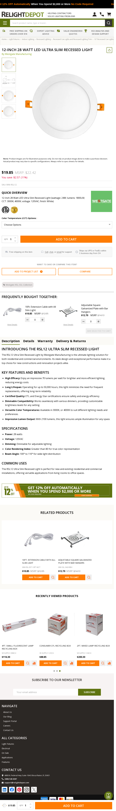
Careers (6, 725)
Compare (85, 271)
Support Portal (10, 721)
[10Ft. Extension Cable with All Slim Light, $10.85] (39, 539)
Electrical (6, 748)
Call (46, 252)
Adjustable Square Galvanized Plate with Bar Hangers (94, 308)
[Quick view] (53, 577)
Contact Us (8, 730)
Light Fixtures (8, 744)
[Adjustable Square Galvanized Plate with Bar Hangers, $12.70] (75, 539)
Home (4, 39)
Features (6, 762)
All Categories (14, 738)
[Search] (108, 22)
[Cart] (109, 14)
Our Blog (7, 716)
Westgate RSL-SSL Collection (19, 284)
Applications (7, 757)
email (59, 252)
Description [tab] (11, 341)
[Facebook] (12, 789)
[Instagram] (26, 789)
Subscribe (89, 692)
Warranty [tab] (45, 341)
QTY (6, 239)
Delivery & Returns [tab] (71, 341)
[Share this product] (109, 50)
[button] (15, 32)
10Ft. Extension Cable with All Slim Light (40, 308)
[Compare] (34, 663)
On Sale (5, 753)
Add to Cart (66, 239)
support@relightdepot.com (17, 782)
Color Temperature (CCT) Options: (20, 218)
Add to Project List (28, 271)
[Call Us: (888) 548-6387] (102, 14)
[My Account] (94, 14)
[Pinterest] (19, 789)
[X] (34, 789)
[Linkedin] (4, 789)
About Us (7, 712)
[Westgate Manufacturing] (101, 201)
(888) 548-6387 (11, 779)
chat (51, 252)
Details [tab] (28, 341)
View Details (12, 324)
